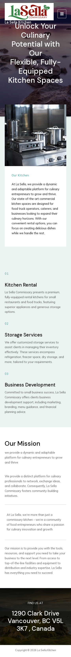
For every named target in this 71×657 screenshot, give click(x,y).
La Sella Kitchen (18, 22)
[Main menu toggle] (62, 13)
